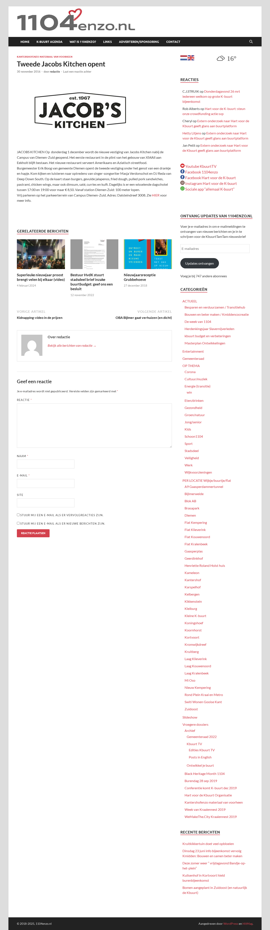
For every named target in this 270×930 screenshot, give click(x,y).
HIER (156, 195)
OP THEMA (191, 366)
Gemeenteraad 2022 (202, 737)
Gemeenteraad (193, 358)
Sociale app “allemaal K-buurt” (210, 189)
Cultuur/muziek (196, 379)
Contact (173, 41)
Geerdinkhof (194, 558)
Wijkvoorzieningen (198, 472)
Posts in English (200, 757)
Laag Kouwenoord (198, 666)
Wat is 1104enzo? (83, 41)
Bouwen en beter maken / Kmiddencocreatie (217, 314)
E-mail (23, 475)
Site (20, 495)
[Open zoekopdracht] (251, 42)
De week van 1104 (198, 321)
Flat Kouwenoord (197, 537)
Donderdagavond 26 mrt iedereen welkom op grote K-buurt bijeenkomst (211, 96)
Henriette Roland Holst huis (205, 565)
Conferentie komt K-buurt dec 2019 (211, 788)
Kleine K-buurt (195, 616)
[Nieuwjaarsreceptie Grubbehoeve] (148, 255)
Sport (189, 443)
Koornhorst (193, 630)
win (189, 392)
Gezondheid (193, 408)
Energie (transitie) (198, 386)
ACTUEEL (189, 301)
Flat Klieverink (195, 530)
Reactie (24, 400)
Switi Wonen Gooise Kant (203, 702)
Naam (22, 456)
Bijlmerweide (194, 494)
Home (24, 41)
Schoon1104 (194, 436)
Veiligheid (192, 458)
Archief (190, 730)
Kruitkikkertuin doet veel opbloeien (208, 844)
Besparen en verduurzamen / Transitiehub (215, 307)
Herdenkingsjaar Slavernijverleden (209, 329)
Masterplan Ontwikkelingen (205, 343)
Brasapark (192, 508)
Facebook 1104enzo (201, 172)
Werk (189, 465)
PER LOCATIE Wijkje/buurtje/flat (206, 480)
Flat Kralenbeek (196, 544)
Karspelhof (193, 587)
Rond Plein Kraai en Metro (204, 695)
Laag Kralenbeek (197, 673)
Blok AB (190, 501)
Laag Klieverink (196, 659)
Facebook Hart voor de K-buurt (210, 177)
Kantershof (193, 580)
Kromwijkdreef (195, 644)
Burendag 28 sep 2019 (201, 781)
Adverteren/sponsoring (139, 41)
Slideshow (189, 717)
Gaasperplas (194, 551)
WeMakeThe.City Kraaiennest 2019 (211, 817)
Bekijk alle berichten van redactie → (72, 345)
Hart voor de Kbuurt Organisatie (208, 795)
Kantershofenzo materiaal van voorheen (44, 56)
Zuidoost (191, 709)
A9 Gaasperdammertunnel (204, 487)
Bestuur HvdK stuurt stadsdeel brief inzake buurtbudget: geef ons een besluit (91, 282)
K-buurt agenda (49, 41)
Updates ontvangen (199, 263)
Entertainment (193, 351)
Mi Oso (190, 680)
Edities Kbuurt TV (202, 750)
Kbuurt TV (194, 744)
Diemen (190, 515)
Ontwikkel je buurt (200, 765)
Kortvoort (192, 637)
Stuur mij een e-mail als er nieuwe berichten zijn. (62, 523)
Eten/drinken (194, 400)
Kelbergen (192, 594)
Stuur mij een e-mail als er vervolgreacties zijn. (62, 515)
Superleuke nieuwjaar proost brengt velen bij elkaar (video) (41, 277)
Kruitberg (192, 652)
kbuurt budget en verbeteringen (208, 336)
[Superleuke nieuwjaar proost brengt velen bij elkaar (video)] (41, 255)
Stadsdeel (192, 451)
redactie (55, 71)
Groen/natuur (195, 415)
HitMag (247, 923)
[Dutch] (184, 57)
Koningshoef (194, 623)
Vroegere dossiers (195, 724)
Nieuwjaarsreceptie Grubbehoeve (140, 277)
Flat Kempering (196, 522)
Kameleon (192, 573)
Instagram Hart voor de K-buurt (211, 183)
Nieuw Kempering (198, 687)
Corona (190, 372)
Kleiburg (191, 608)
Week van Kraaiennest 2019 (205, 809)
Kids (188, 429)
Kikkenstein (193, 601)
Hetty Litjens (191, 133)
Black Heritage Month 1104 (205, 774)
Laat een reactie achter (77, 71)
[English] (191, 57)
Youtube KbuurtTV (200, 166)
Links (107, 41)
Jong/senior (193, 422)
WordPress (230, 923)
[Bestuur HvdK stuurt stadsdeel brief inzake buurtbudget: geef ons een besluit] (94, 255)
